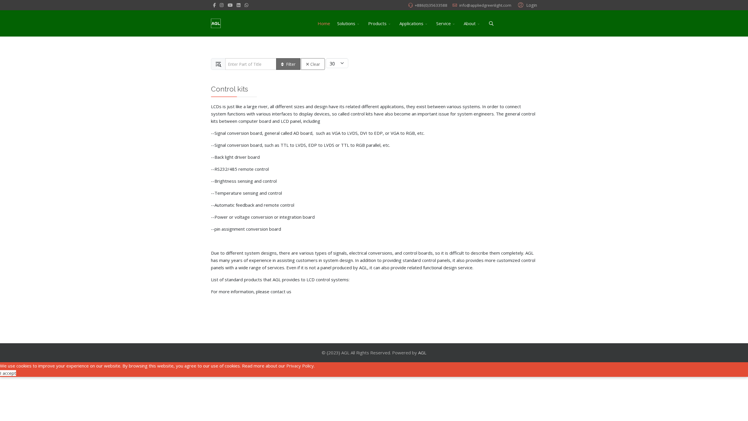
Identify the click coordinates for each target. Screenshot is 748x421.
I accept (8, 373)
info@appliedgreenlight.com (485, 5)
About (470, 23)
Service (443, 23)
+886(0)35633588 (431, 5)
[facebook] (214, 5)
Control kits (229, 89)
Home (324, 23)
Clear (315, 64)
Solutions (346, 23)
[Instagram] (222, 5)
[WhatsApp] (246, 5)
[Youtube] (230, 5)
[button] (526, 4)
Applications (411, 23)
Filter (290, 64)
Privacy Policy (300, 366)
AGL (422, 353)
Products (377, 23)
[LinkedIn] (238, 5)
